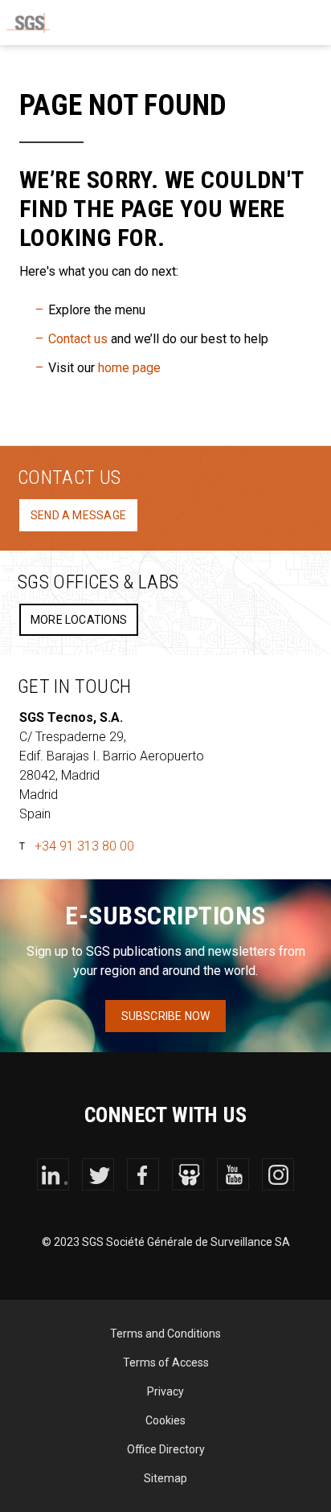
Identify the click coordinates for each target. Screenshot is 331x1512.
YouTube (233, 1174)
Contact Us (230, 22)
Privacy (165, 1391)
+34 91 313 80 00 (84, 846)
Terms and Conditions (165, 1333)
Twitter (98, 1174)
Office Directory (166, 1449)
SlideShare (188, 1174)
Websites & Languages (190, 22)
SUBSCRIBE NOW (165, 1016)
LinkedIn (53, 1174)
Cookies (165, 1420)
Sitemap (165, 1478)
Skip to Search (271, 22)
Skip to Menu (311, 22)
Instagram (278, 1174)
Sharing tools (150, 22)
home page (129, 367)
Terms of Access (166, 1362)
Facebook (143, 1174)
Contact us (78, 338)
